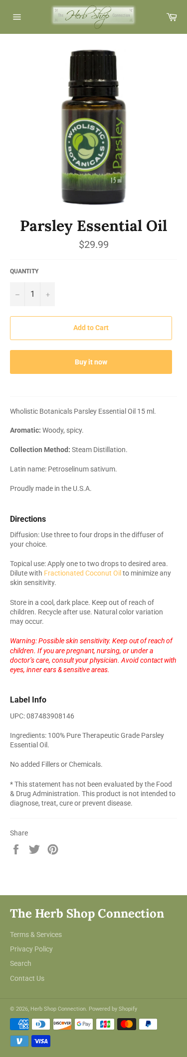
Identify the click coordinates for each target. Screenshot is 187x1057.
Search (20, 963)
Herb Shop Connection (58, 1009)
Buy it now (91, 362)
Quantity (24, 271)
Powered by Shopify (113, 1009)
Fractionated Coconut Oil (82, 573)
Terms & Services (36, 935)
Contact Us (27, 978)
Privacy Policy (31, 949)
